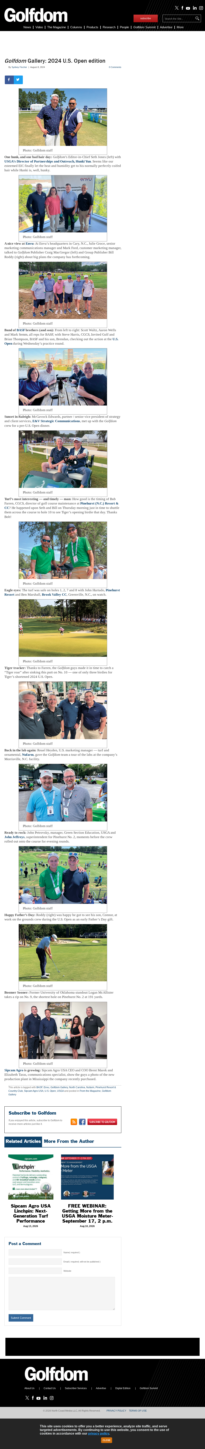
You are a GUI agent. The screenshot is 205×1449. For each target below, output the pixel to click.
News (27, 27)
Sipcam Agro (13, 1070)
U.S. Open (50, 1091)
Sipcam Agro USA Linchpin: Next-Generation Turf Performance (31, 1213)
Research (109, 27)
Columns (76, 27)
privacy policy (98, 1433)
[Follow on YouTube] (187, 8)
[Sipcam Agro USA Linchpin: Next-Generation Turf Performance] (30, 1174)
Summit (144, 27)
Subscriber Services (76, 1388)
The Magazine (56, 27)
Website (67, 1271)
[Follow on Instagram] (200, 8)
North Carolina (77, 1087)
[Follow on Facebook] (181, 8)
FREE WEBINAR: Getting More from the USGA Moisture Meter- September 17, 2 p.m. (87, 1213)
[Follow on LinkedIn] (194, 8)
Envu (29, 243)
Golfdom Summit (149, 1388)
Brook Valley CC (54, 594)
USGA (60, 1091)
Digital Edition (123, 1388)
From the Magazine (90, 1091)
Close (106, 1440)
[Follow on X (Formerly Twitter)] (176, 8)
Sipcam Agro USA (33, 1091)
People (124, 27)
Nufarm (28, 755)
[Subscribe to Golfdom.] (102, 1122)
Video (39, 27)
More (180, 27)
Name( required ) (71, 1252)
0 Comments (115, 67)
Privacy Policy (116, 1410)
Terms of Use (138, 1410)
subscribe (145, 18)
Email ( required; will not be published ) (81, 1261)
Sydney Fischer (19, 67)
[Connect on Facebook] (82, 1122)
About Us (29, 1388)
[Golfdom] (56, 1382)
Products (92, 27)
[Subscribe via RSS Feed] (74, 1122)
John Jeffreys (14, 837)
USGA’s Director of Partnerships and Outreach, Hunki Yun (47, 161)
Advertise (166, 27)
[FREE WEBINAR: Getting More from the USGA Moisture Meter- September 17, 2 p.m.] (87, 1174)
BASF (21, 330)
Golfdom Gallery (59, 1087)
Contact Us (50, 1388)
